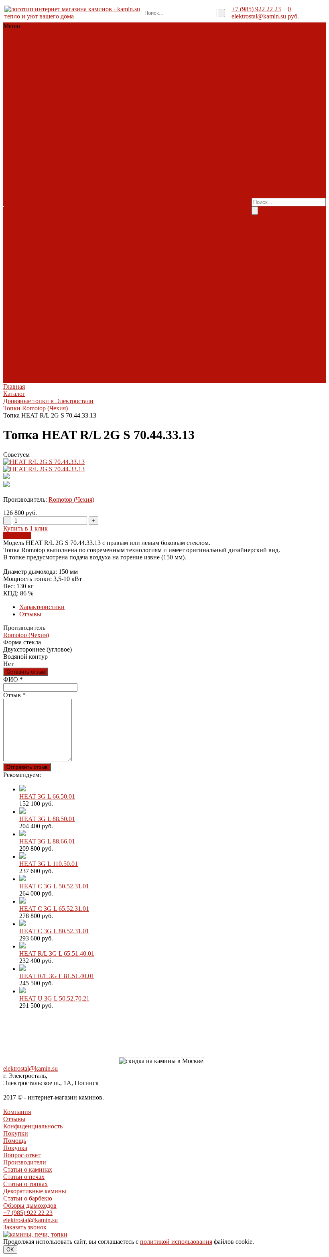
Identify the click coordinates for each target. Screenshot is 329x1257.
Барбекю (39, 69)
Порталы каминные (24, 51)
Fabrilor (14, 134)
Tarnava (14, 177)
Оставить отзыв (25, 672)
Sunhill (37, 220)
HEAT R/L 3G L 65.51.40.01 (56, 953)
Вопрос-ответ (22, 1155)
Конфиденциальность (33, 1126)
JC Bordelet (36, 321)
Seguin (13, 170)
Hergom (40, 242)
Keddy (24, 256)
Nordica (45, 256)
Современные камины (23, 66)
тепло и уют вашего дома (39, 16)
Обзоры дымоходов (172, 203)
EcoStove (16, 242)
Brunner (14, 126)
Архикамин (41, 292)
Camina (14, 206)
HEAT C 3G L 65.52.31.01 (54, 908)
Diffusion (38, 126)
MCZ (29, 148)
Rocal (11, 328)
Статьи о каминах (173, 162)
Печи (11, 47)
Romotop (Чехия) (71, 499)
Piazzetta (15, 155)
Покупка (161, 141)
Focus (11, 321)
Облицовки (39, 40)
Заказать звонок (25, 1227)
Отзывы (30, 614)
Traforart (31, 328)
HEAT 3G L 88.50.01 (47, 818)
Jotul (29, 249)
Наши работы (75, 199)
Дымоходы (19, 76)
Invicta (12, 141)
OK (10, 1250)
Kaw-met (35, 141)
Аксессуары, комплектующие (26, 94)
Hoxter (34, 134)
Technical (38, 177)
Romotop (40, 155)
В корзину (17, 535)
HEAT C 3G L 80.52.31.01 (54, 931)
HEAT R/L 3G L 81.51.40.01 (56, 976)
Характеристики (42, 606)
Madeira (38, 213)
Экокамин (35, 184)
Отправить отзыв (27, 767)
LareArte (15, 213)
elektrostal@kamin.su (259, 16)
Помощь (14, 1140)
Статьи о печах (170, 170)
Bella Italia (33, 199)
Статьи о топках (171, 177)
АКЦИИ (16, 105)
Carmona (41, 300)
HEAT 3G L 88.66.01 (47, 841)
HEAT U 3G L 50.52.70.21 (54, 998)
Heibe (11, 379)
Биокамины (20, 83)
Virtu (50, 328)
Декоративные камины (169, 188)
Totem (12, 184)
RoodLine (17, 162)
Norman (14, 343)
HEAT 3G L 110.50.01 (48, 863)
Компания (17, 1111)
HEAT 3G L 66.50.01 (47, 796)
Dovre (28, 235)
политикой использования (176, 1241)
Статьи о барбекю (27, 1198)
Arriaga (13, 292)
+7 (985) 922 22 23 (256, 9)
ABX (11, 199)
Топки (12, 40)
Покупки (15, 1133)
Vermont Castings (26, 271)
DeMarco (16, 300)
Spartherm (36, 170)
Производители (170, 155)
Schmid (41, 162)
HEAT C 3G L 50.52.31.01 (54, 886)
